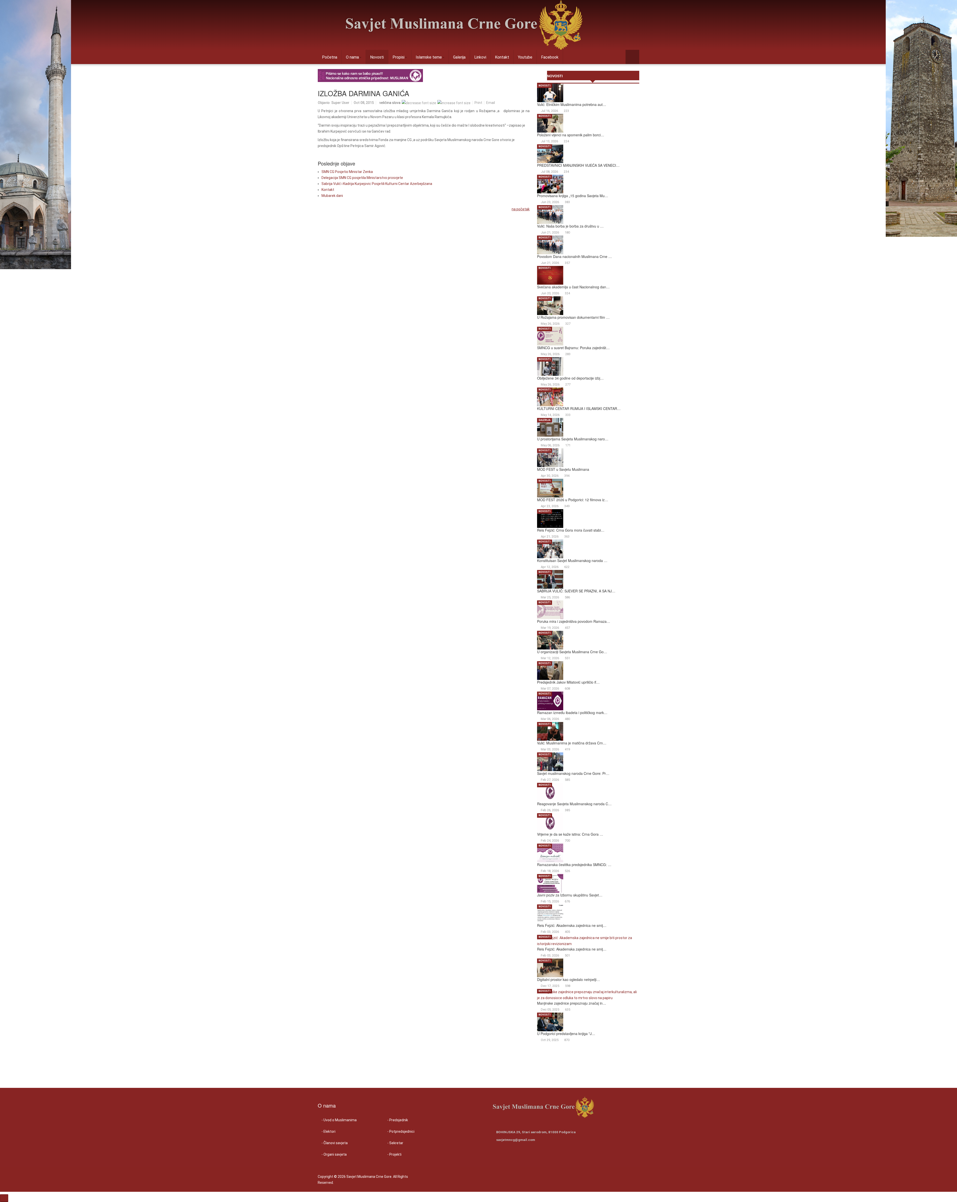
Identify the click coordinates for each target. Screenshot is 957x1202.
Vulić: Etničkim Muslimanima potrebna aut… (571, 104)
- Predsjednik (397, 1120)
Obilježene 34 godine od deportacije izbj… (570, 378)
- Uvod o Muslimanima (339, 1120)
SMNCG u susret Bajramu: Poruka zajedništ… (573, 347)
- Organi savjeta (334, 1154)
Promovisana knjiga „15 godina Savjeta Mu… (572, 195)
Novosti (377, 57)
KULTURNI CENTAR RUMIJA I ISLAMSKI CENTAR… (579, 408)
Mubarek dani (332, 196)
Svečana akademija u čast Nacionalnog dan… (573, 286)
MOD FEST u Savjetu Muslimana (563, 469)
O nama (352, 57)
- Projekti (394, 1154)
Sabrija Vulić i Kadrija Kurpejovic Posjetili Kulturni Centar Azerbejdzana (376, 184)
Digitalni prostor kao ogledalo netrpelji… (568, 979)
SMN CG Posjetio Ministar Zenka (347, 172)
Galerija (459, 57)
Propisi (398, 57)
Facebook (549, 57)
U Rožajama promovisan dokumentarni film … (573, 317)
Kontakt (502, 57)
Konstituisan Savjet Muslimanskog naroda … (572, 560)
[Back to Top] (4, 1198)
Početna (329, 57)
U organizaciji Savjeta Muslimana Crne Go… (572, 651)
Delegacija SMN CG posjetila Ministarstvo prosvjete (362, 178)
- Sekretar (395, 1143)
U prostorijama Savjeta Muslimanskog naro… (572, 438)
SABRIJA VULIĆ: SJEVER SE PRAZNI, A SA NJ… (576, 590)
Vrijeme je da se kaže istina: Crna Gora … (570, 834)
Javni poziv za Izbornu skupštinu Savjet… (569, 894)
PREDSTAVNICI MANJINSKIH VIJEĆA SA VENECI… (578, 165)
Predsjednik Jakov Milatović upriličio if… (568, 682)
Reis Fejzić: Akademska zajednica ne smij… (571, 925)
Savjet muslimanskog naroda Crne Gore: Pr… (573, 773)
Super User (340, 103)
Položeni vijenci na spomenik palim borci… (570, 134)
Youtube (525, 57)
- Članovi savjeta (334, 1143)
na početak (521, 209)
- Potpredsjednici (400, 1131)
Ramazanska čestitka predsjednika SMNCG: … (574, 864)
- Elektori (328, 1131)
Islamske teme (429, 57)
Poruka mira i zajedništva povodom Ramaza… (573, 621)
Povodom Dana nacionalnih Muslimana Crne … (574, 256)
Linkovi (480, 57)
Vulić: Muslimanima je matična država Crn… (571, 742)
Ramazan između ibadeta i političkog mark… (572, 712)
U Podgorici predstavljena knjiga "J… (566, 1033)
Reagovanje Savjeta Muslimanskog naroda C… (574, 803)
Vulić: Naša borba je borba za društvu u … (570, 226)
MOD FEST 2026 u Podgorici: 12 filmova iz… (572, 499)
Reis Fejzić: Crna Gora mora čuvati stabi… (570, 530)
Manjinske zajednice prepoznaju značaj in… (571, 1003)
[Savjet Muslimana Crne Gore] (463, 25)
